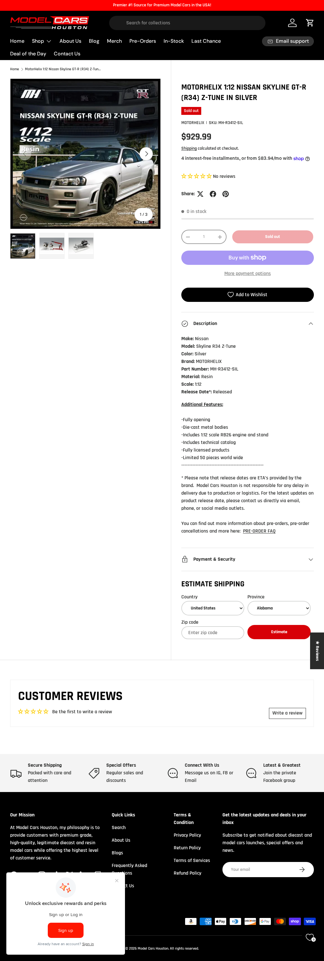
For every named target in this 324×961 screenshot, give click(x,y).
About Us (70, 41)
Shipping (189, 148)
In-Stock (174, 41)
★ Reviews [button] (317, 651)
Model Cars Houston (153, 948)
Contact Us (67, 53)
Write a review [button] (287, 713)
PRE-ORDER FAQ (259, 531)
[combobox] (187, 23)
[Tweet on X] (200, 194)
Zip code (189, 622)
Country (189, 597)
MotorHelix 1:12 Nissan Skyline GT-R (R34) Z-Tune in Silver (63, 69)
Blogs (117, 853)
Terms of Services (192, 860)
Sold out (272, 237)
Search (119, 827)
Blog (94, 41)
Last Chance (206, 41)
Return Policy (187, 848)
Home (17, 41)
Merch (114, 41)
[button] (197, 176)
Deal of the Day (28, 53)
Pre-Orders (142, 41)
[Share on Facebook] (213, 194)
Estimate (279, 632)
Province (256, 597)
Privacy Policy (187, 835)
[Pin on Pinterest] (225, 194)
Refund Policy (187, 873)
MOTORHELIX (192, 123)
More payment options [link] (247, 273)
